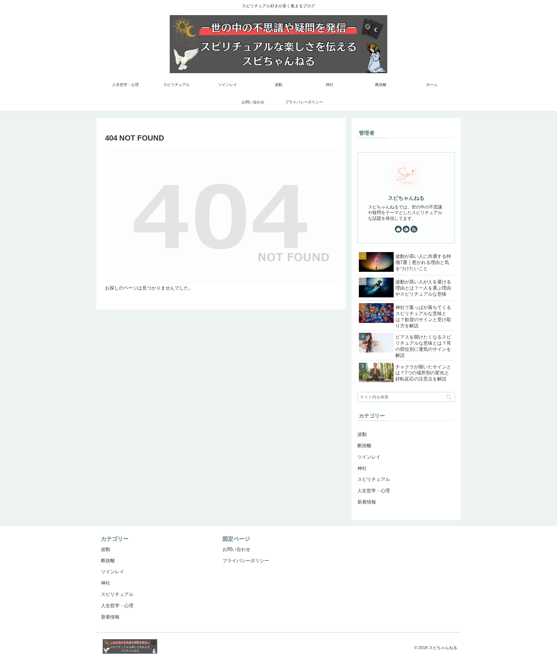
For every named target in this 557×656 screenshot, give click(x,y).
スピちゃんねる (406, 198)
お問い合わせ (236, 549)
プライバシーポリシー (246, 560)
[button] (449, 396)
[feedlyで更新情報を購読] (406, 229)
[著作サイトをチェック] (398, 229)
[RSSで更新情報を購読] (413, 229)
